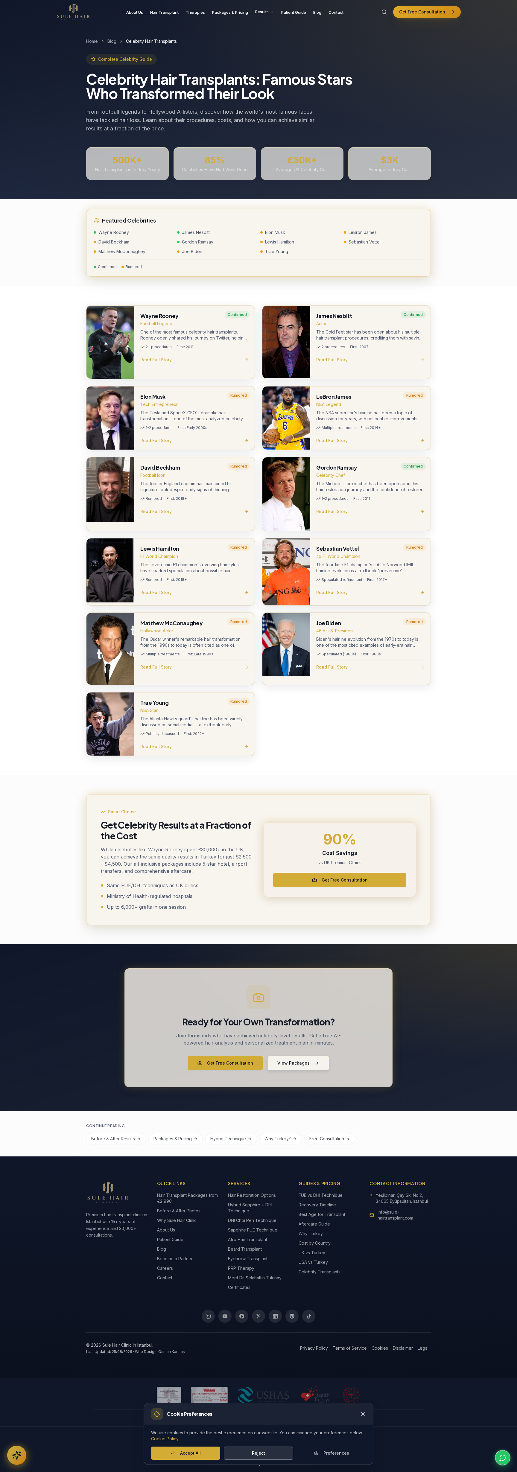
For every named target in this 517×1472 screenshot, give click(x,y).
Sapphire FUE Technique (252, 1229)
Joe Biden (192, 251)
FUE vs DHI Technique (321, 1195)
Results (262, 11)
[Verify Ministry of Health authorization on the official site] (351, 1395)
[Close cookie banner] (363, 1414)
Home (92, 41)
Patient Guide (293, 12)
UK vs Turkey (312, 1252)
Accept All (190, 1453)
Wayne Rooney (113, 232)
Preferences (336, 1453)
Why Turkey (311, 1233)
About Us (134, 12)
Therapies (195, 12)
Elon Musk (275, 232)
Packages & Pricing (230, 12)
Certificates (239, 1287)
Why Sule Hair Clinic (177, 1220)
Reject (258, 1453)
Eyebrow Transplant (247, 1258)
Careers (165, 1268)
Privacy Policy (314, 1348)
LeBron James (363, 232)
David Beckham (113, 241)
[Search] (384, 12)
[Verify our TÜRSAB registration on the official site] (209, 1395)
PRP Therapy (241, 1268)
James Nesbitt (196, 232)
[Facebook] (241, 1316)
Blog (317, 12)
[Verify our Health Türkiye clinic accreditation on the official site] (316, 1395)
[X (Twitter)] (258, 1316)
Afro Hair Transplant (247, 1239)
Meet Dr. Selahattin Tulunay (255, 1277)
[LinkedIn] (275, 1316)
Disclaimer (403, 1348)
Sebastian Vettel (365, 241)
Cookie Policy (165, 1438)
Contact (336, 12)
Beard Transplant (245, 1249)
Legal (423, 1348)
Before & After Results (113, 1138)
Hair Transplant (164, 12)
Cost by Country (315, 1243)
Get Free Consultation (422, 11)
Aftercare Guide (314, 1223)
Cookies (380, 1348)
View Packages (293, 1062)
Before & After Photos (178, 1210)
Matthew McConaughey (121, 251)
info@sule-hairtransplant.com (395, 1214)
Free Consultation (326, 1138)
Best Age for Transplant (322, 1214)
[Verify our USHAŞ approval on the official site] (263, 1395)
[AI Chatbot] (16, 1455)
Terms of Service (350, 1348)
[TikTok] (308, 1316)
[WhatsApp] (502, 1457)
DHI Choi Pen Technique (252, 1220)
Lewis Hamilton (279, 241)
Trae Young (276, 251)
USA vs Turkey (313, 1262)
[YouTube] (225, 1316)
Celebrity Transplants (319, 1271)
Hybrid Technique (228, 1138)
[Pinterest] (292, 1316)
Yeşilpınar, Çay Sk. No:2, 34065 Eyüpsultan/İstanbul (402, 1198)
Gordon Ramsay (197, 241)
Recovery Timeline (317, 1204)
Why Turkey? (277, 1138)
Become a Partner (175, 1258)
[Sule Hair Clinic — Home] (73, 12)
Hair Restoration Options (252, 1195)
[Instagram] (208, 1316)
